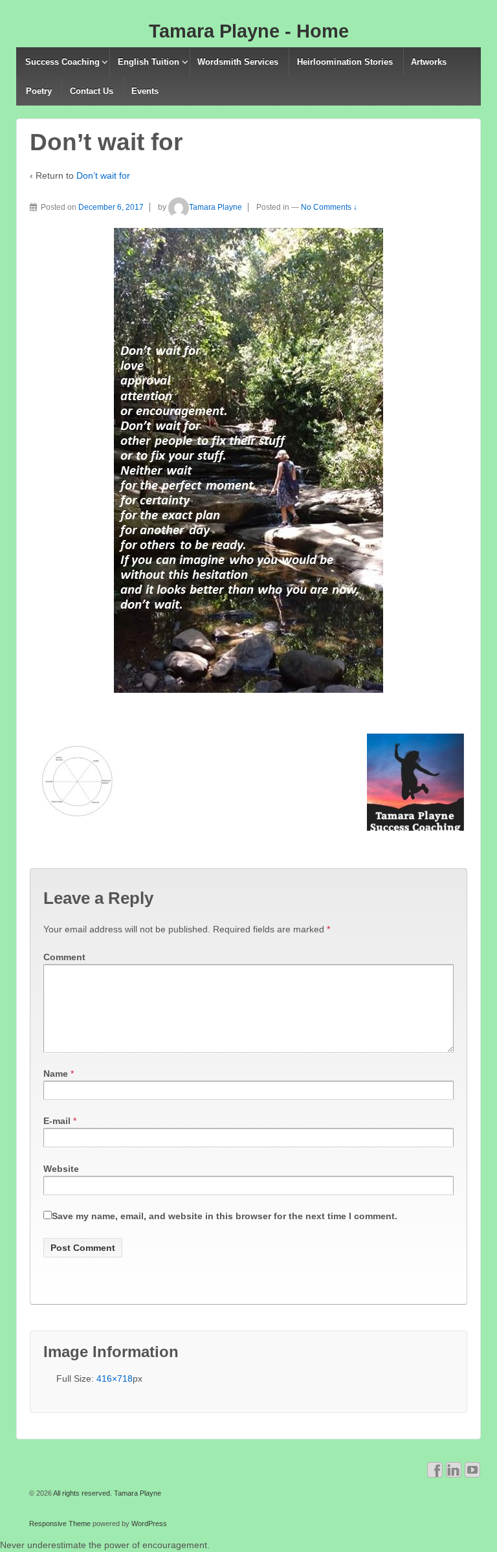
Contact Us (91, 91)
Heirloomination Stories (345, 62)
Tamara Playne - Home (249, 31)
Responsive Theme (60, 1523)
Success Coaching (62, 62)
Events (145, 91)
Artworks (429, 62)
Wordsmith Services (237, 62)
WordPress (149, 1523)
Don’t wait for (103, 175)
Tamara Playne (215, 207)
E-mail (57, 1121)
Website (61, 1169)
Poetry (39, 91)
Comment (64, 957)
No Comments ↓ (329, 207)
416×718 (114, 1378)
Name (55, 1073)
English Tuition (148, 62)
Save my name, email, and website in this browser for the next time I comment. (224, 1216)
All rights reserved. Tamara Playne (106, 1493)
